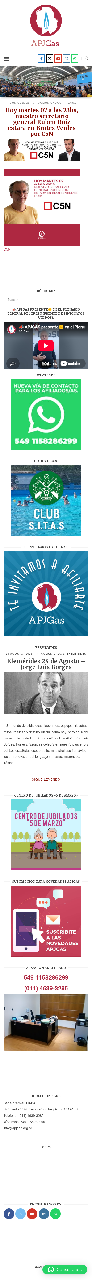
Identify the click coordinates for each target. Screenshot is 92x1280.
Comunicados (50, 102)
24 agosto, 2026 (19, 653)
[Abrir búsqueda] (86, 58)
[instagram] (66, 58)
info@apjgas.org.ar (18, 1127)
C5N (7, 248)
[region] (46, 83)
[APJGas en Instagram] (44, 1213)
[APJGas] (9, 1213)
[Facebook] (41, 58)
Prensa (70, 102)
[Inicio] (46, 47)
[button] (64, 1269)
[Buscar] (83, 297)
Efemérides (76, 653)
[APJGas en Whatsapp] (74, 58)
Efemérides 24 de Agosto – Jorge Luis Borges (46, 664)
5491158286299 (33, 1121)
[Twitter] (49, 58)
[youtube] (58, 58)
